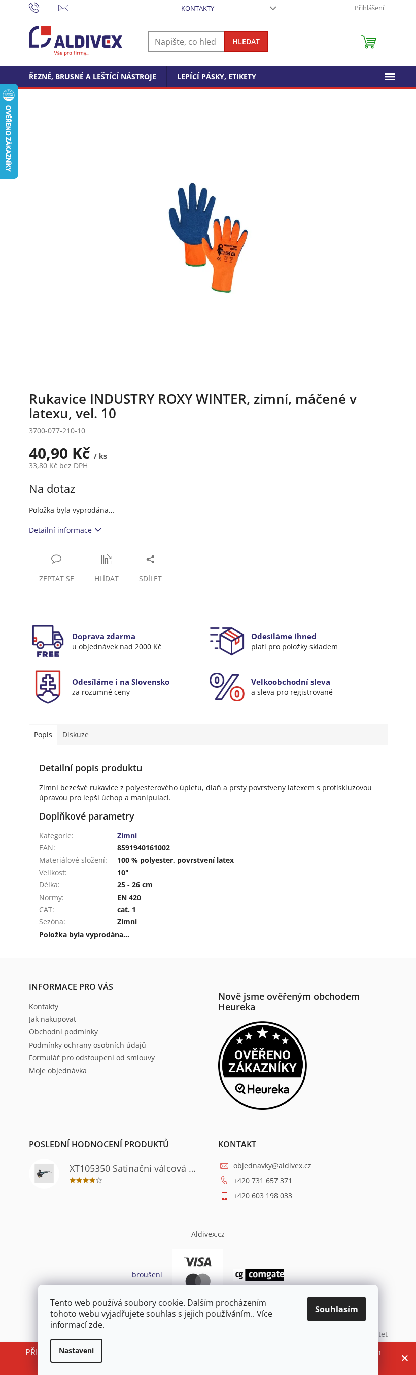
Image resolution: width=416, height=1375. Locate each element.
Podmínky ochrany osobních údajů (87, 1045)
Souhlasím (336, 1309)
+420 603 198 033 (262, 1195)
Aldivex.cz (208, 1234)
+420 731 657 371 (262, 1180)
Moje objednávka (58, 1070)
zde (95, 1324)
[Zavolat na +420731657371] (44, 7)
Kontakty (197, 8)
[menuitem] (92, 76)
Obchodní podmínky (63, 1031)
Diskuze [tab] (75, 734)
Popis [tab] (43, 734)
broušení (147, 1274)
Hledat (246, 41)
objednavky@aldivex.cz (272, 1165)
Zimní (127, 835)
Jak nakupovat (52, 1019)
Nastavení (76, 1350)
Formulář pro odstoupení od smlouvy (92, 1057)
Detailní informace (60, 530)
